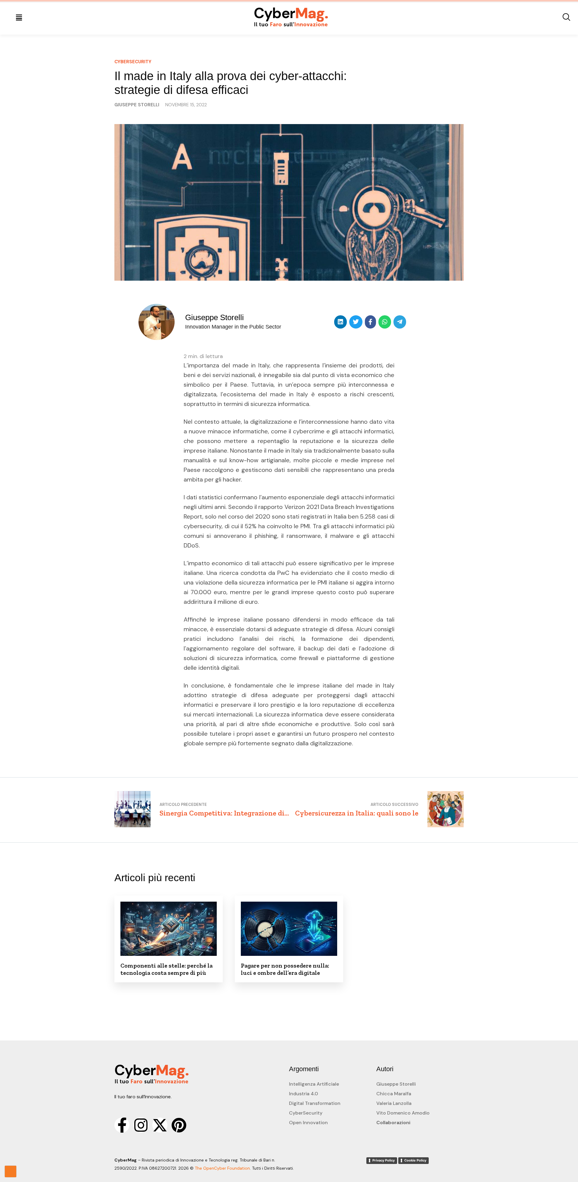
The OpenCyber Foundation (222, 1168)
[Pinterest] (178, 1125)
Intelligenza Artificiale (314, 1084)
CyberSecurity (305, 1113)
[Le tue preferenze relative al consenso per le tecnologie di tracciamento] (10, 1171)
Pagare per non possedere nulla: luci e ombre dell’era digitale (285, 969)
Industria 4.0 (303, 1093)
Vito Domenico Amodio (403, 1113)
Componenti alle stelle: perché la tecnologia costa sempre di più (166, 969)
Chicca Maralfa (393, 1093)
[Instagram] (140, 1125)
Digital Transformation (314, 1103)
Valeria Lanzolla (394, 1103)
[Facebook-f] (121, 1125)
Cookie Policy (415, 1160)
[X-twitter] (159, 1125)
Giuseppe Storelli (396, 1084)
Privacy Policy (383, 1160)
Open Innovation (308, 1122)
